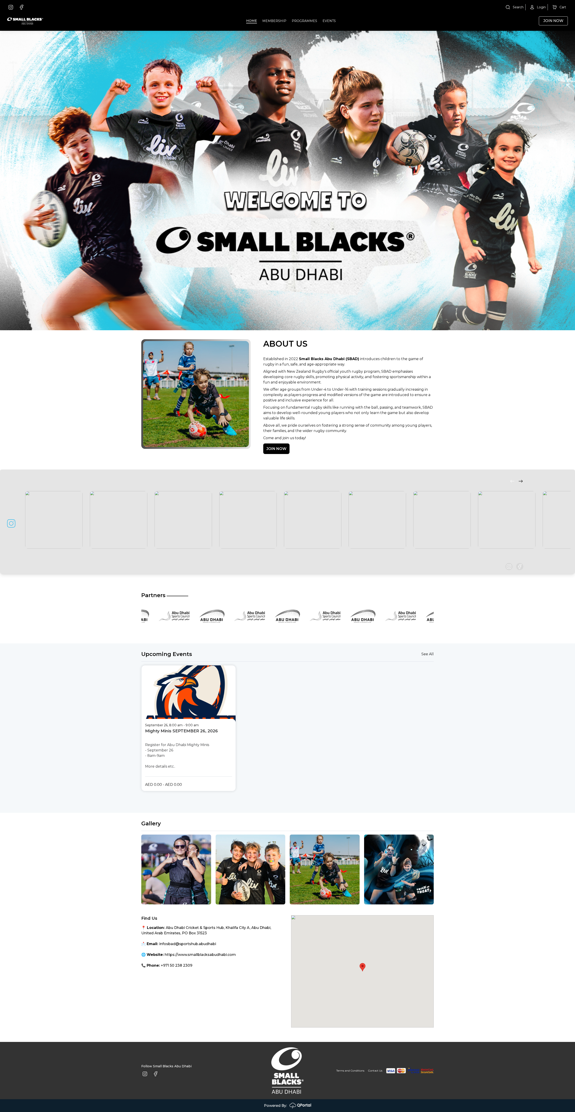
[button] (362, 967)
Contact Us (375, 1070)
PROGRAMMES (304, 21)
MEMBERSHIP (274, 21)
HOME (251, 21)
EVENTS (329, 21)
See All (427, 654)
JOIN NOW (276, 449)
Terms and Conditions (350, 1070)
